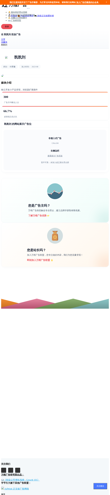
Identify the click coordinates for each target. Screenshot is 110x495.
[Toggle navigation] (29, 8)
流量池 (4, 42)
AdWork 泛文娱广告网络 (16, 489)
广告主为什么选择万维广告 (22, 15)
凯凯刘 (19, 57)
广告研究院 (15, 20)
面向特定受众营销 (18, 12)
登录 (7, 26)
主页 (3, 39)
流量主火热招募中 (18, 18)
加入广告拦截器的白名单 (87, 2)
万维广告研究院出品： (12, 474)
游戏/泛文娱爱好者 (45, 15)
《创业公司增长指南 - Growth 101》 (22, 480)
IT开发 (12, 67)
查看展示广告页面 (55, 156)
